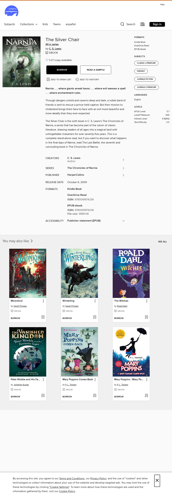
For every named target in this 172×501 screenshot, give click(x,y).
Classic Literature (146, 63)
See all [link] (162, 241)
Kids (45, 24)
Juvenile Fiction (145, 79)
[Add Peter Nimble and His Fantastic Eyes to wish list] (43, 396)
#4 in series (52, 44)
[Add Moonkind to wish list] (43, 317)
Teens (57, 24)
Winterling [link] (68, 300)
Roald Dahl (122, 306)
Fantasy (141, 71)
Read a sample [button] (96, 69)
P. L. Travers (70, 384)
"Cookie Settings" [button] (59, 487)
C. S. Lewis (55, 48)
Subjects (9, 24)
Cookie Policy (67, 491)
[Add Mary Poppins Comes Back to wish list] (95, 396)
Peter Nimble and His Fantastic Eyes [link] (26, 379)
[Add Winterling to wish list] (95, 317)
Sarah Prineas (20, 306)
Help (162, 4)
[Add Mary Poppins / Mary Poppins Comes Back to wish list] (146, 396)
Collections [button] (27, 24)
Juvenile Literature (146, 87)
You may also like (16, 241)
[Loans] (143, 25)
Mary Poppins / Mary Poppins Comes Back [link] (129, 379)
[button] (127, 25)
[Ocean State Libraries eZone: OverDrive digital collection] (11, 11)
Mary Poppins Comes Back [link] (77, 379)
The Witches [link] (121, 300)
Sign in (157, 24)
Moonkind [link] (17, 300)
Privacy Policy (98, 478)
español (71, 24)
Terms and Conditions (71, 478)
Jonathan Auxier (21, 384)
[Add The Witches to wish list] (146, 317)
